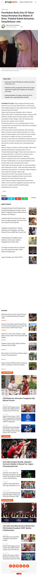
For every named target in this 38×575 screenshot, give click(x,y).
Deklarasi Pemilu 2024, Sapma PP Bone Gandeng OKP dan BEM (13, 344)
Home (2, 9)
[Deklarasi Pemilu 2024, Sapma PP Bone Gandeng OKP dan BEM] (33, 347)
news (6, 9)
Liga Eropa (6, 436)
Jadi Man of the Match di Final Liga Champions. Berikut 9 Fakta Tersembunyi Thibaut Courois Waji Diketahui (12, 475)
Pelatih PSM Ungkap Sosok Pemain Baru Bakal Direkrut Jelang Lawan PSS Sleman (11, 409)
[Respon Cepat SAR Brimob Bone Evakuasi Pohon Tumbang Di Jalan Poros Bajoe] (33, 366)
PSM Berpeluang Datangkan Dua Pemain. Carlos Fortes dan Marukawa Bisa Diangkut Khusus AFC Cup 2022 (12, 429)
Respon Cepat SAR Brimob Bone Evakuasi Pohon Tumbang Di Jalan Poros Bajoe (14, 364)
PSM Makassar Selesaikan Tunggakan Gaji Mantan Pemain (11, 538)
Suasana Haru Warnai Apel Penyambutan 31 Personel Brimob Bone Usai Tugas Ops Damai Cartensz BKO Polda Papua (14, 325)
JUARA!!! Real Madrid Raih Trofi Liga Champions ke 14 (11, 484)
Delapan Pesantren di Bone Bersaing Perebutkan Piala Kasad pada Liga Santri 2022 (11, 557)
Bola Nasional (7, 500)
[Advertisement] (19, 289)
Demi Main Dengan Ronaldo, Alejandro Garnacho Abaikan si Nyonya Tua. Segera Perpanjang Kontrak (18, 464)
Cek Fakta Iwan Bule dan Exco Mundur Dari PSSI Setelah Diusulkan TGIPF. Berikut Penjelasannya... (19, 528)
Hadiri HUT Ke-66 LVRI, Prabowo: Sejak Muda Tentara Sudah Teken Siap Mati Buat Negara (14, 335)
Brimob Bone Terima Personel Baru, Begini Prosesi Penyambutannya (14, 354)
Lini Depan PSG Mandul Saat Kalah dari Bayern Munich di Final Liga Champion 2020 (11, 494)
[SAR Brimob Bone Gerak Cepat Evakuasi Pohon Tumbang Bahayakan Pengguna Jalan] (33, 318)
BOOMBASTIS (23, 571)
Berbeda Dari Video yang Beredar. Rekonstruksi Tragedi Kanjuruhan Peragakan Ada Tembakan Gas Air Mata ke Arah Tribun (19, 89)
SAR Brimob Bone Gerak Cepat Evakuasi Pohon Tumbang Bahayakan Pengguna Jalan (13, 316)
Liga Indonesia (7, 372)
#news (4, 191)
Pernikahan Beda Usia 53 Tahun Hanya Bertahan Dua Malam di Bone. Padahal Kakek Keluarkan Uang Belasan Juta (17, 17)
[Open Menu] (2, 2)
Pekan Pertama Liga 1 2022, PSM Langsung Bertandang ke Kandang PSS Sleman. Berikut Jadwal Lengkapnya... (12, 419)
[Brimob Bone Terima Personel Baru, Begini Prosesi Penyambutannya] (33, 356)
